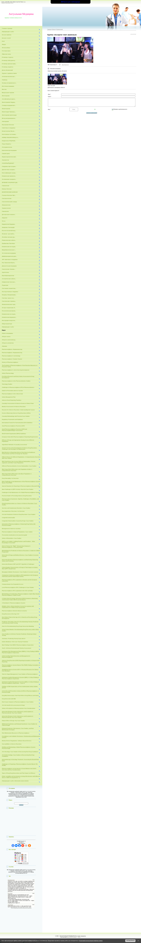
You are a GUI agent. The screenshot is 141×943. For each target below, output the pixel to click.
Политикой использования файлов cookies (91, 940)
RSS (25, 1)
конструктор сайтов (71, 937)
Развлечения (59, 29)
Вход (12, 2)
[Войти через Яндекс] (22, 845)
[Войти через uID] (13, 845)
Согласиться (130, 940)
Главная (3, 2)
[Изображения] (57, 79)
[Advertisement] (21, 822)
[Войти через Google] (26, 845)
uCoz (79, 937)
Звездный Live (65, 64)
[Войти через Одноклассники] (29, 845)
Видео (53, 29)
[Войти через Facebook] (19, 845)
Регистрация (8, 2)
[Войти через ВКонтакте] (16, 845)
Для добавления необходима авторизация (21, 907)
